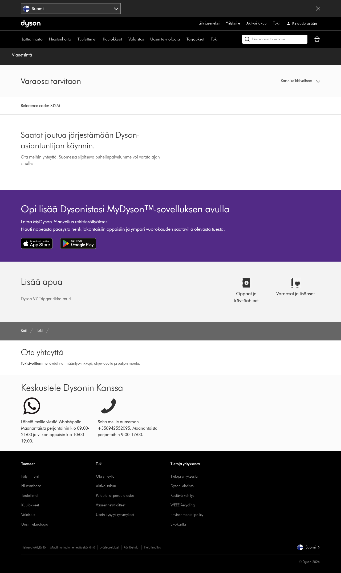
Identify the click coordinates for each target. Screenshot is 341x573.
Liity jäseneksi (209, 23)
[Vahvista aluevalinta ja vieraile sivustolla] (318, 8)
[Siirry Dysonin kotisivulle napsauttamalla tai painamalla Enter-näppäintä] (30, 23)
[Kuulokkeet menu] (124, 39)
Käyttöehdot (131, 547)
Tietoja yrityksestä (184, 476)
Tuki (276, 23)
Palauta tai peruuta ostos (115, 495)
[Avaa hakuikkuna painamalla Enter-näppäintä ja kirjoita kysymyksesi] (274, 39)
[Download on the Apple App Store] (37, 243)
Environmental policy (186, 515)
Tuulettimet (87, 39)
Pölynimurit (30, 476)
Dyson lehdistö (182, 486)
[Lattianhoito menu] (45, 39)
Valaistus (136, 39)
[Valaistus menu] (146, 39)
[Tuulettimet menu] (99, 39)
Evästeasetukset (109, 547)
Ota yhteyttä (105, 476)
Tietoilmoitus (152, 547)
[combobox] (71, 8)
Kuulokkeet (112, 39)
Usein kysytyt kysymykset (115, 515)
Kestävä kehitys (182, 495)
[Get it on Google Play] (78, 243)
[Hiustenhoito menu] (73, 39)
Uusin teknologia (165, 39)
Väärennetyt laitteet (110, 505)
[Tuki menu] (220, 39)
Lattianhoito (32, 39)
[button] (285, 81)
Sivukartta (178, 524)
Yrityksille (233, 23)
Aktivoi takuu (256, 23)
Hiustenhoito (60, 39)
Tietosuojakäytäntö (33, 547)
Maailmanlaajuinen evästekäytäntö (72, 547)
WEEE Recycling (182, 505)
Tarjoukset (195, 39)
